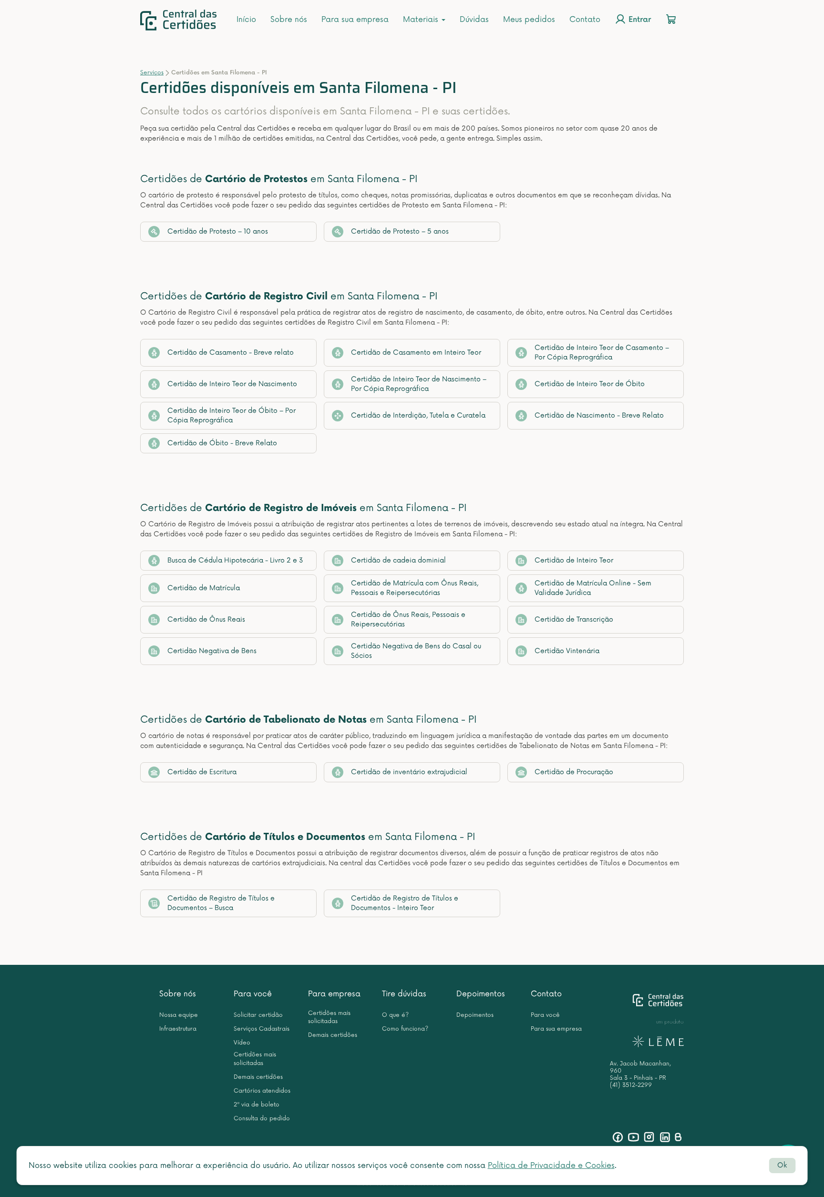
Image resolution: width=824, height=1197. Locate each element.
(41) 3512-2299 (631, 1085)
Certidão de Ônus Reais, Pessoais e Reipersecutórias (408, 619)
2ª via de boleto (256, 1104)
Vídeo (242, 1042)
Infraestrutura (177, 1029)
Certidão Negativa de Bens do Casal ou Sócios (416, 651)
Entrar (638, 20)
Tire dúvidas (404, 994)
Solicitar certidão (258, 1015)
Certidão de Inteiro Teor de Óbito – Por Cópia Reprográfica (231, 415)
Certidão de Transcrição (574, 619)
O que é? (395, 1015)
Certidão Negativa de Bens (212, 651)
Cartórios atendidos (262, 1091)
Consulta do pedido (262, 1118)
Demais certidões (258, 1077)
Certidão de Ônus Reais (206, 619)
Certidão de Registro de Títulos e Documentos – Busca (221, 903)
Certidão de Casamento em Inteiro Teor (416, 352)
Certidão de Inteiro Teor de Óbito (590, 384)
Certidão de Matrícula (203, 588)
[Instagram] (649, 1137)
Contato (584, 19)
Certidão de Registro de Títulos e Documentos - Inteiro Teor (404, 903)
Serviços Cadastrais (261, 1029)
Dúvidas (474, 19)
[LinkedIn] (665, 1137)
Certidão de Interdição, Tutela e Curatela (418, 415)
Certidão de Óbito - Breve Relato (222, 443)
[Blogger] (678, 1137)
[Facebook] (618, 1137)
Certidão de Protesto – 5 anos (400, 231)
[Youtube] (633, 1137)
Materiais (422, 19)
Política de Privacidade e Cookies (551, 1165)
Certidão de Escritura (202, 772)
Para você (253, 994)
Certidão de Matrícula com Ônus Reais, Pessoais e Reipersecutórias (414, 588)
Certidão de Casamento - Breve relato (230, 352)
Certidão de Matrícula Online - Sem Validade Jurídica (593, 588)
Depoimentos (480, 994)
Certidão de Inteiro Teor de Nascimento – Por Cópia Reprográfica (418, 384)
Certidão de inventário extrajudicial (409, 772)
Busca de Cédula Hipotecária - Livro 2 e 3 (235, 560)
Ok (782, 1165)
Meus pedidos (529, 19)
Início (246, 19)
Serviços (152, 72)
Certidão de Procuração (574, 772)
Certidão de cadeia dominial (398, 560)
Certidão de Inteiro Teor (574, 560)
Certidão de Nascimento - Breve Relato (599, 415)
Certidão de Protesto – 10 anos (217, 231)
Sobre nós (288, 19)
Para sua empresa (355, 19)
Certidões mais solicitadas (255, 1058)
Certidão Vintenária (567, 651)
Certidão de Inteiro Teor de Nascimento (232, 384)
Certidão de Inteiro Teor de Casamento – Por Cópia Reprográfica (602, 352)
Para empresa (334, 994)
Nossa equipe (178, 1015)
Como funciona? (405, 1029)
